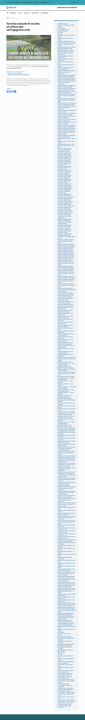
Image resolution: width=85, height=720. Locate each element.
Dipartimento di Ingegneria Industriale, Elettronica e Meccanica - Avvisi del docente (66, 241)
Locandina (8, 88)
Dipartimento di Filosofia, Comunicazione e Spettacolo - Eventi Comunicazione (67, 114)
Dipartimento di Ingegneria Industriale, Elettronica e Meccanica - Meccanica (66, 269)
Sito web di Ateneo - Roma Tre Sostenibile (66, 701)
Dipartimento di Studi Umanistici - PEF (66, 613)
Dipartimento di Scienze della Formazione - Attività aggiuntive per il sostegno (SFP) (67, 430)
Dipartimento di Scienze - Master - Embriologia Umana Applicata (65, 396)
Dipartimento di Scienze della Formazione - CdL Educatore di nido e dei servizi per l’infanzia (67, 453)
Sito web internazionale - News (64, 706)
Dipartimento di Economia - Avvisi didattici (67, 47)
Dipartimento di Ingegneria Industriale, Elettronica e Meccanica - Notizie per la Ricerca (66, 273)
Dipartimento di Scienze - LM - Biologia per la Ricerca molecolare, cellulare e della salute (67, 373)
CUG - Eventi (60, 32)
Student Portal (17, 2)
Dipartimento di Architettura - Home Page (66, 43)
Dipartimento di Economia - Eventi (65, 48)
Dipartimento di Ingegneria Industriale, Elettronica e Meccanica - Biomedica (66, 250)
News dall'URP (61, 632)
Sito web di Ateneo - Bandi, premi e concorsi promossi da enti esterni (65, 674)
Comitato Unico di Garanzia (63, 29)
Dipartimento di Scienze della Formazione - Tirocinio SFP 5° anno (67, 537)
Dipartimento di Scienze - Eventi (64, 366)
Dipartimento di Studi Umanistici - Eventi (66, 589)
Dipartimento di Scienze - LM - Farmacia (66, 376)
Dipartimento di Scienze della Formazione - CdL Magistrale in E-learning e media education (67, 469)
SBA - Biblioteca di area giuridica (64, 645)
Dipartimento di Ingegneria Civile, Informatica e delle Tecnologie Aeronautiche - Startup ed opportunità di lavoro (66, 236)
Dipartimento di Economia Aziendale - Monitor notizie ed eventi (66, 68)
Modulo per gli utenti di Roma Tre (15, 73)
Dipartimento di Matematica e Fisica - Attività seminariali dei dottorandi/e (66, 305)
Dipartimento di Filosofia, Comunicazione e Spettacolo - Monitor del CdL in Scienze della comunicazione (67, 132)
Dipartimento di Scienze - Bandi (64, 362)
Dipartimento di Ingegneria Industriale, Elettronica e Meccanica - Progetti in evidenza (66, 281)
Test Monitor (60, 707)
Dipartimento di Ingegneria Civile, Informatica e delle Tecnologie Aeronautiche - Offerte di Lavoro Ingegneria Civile (65, 215)
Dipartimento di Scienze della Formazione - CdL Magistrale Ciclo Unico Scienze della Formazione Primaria (67, 460)
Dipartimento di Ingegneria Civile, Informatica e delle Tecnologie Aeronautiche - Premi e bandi (65, 226)
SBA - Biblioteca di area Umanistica (65, 650)
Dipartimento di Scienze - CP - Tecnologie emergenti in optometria (66, 364)
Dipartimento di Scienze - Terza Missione (66, 428)
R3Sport (59, 635)
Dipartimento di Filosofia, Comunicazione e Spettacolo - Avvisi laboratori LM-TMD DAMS (67, 100)
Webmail (31, 2)
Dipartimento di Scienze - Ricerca (65, 426)
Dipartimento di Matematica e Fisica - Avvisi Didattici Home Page (66, 311)
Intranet (27, 2)
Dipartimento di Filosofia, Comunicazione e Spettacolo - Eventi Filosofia (67, 120)
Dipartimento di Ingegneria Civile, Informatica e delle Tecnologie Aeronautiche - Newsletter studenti (65, 185)
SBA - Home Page (61, 651)
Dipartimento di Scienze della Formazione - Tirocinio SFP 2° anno (67, 528)
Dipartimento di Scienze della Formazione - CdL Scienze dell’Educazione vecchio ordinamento (67, 488)
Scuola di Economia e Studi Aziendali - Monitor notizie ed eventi (66, 662)
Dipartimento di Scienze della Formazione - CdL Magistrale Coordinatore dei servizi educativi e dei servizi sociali (67, 465)
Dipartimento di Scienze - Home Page (65, 367)
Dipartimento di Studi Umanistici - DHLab (66, 588)
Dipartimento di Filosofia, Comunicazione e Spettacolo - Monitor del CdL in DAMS (67, 125)
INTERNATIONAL (44, 13)
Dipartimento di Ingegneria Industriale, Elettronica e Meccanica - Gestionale (66, 267)
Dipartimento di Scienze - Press (64, 425)
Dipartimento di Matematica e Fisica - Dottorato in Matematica (66, 325)
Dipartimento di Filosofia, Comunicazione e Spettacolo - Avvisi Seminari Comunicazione (67, 107)
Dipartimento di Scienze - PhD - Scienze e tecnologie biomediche (66, 422)
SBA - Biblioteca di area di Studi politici (66, 644)
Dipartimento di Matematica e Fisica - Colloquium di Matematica (66, 317)
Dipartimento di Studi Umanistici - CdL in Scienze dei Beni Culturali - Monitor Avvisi (66, 583)
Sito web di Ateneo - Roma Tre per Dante (66, 700)
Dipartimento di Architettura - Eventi (65, 41)
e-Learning (23, 2)
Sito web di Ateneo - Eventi (63, 678)
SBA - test (60, 654)
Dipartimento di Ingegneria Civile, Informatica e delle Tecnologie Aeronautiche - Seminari (65, 231)
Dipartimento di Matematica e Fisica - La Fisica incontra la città (66, 334)
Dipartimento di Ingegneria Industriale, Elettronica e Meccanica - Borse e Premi (66, 253)
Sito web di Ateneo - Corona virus (65, 676)
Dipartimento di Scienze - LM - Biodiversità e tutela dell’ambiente (67, 369)
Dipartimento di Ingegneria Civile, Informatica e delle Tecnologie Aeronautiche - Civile (65, 163)
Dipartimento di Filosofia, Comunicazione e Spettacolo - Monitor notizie (67, 136)
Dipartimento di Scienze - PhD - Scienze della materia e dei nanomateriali (66, 417)
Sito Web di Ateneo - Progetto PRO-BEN (66, 692)
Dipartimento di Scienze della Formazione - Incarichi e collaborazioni (67, 514)
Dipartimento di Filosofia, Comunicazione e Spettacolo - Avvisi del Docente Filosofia (67, 78)
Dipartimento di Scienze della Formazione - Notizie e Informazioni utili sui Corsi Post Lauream (67, 522)
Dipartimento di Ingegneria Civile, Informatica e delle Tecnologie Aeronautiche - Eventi (65, 168)
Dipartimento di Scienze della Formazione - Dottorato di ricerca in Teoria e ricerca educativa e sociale (67, 504)
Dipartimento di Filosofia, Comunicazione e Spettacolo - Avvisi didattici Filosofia (67, 89)
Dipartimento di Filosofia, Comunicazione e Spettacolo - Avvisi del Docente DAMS (67, 75)
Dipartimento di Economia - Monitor (65, 51)
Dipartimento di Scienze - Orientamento (66, 411)
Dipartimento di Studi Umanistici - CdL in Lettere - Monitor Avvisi (66, 580)
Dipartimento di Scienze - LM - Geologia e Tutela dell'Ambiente (66, 378)
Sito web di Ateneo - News (63, 683)
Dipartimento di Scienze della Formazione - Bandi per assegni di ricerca (67, 441)
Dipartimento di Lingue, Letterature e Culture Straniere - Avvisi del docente (65, 293)
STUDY (19, 13)
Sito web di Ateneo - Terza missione (65, 703)
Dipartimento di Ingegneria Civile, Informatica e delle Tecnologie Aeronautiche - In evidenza (65, 172)
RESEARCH (26, 13)
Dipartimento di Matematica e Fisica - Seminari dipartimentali (66, 352)
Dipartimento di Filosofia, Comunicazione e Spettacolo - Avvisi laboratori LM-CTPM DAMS (67, 96)
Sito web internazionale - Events (64, 704)
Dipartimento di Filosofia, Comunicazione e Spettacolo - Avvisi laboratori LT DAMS (67, 103)
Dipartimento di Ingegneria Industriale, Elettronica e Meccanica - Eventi (66, 259)
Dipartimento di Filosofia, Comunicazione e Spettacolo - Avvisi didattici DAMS (67, 86)
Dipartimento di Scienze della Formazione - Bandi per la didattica (67, 444)
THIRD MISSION (34, 13)
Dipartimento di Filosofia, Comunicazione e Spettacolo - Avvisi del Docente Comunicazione (67, 72)
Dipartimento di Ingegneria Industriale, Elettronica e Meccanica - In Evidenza (66, 247)
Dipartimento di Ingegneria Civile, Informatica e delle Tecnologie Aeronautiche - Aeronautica (65, 150)
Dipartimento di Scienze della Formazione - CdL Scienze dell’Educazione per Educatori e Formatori (67, 479)
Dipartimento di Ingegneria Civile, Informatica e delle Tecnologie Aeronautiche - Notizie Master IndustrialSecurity (65, 190)
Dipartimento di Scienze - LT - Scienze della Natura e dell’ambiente (67, 387)
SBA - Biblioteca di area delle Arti (65, 636)
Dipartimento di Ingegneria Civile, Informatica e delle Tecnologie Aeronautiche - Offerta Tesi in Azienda (66, 204)
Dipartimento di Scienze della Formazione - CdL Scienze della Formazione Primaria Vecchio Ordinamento (67, 493)
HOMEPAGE (7, 13)
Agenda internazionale (62, 23)
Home (7, 18)
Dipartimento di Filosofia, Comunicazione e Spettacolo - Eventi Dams (67, 117)
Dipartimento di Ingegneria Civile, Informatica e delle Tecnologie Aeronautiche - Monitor (65, 181)
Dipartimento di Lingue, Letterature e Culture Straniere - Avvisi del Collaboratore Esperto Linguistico (67, 290)
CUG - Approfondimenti (63, 31)
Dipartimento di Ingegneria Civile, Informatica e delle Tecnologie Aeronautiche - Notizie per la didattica (66, 196)
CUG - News (60, 34)
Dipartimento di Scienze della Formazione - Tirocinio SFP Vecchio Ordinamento (67, 540)
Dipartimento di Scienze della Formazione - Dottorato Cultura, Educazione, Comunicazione (67, 500)
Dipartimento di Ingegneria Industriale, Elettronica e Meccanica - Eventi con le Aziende (66, 263)
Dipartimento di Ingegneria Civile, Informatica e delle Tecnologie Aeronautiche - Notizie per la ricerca (65, 200)
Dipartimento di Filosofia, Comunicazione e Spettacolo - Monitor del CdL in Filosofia (67, 128)
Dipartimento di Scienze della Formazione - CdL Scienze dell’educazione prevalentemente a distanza (67, 484)
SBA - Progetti (61, 653)
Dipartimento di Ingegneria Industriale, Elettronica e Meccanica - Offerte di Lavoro (67, 277)
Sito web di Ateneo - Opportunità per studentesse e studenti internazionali (66, 689)
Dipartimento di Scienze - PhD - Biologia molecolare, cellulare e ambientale (66, 414)
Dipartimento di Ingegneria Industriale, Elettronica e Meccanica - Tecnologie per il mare (66, 285)
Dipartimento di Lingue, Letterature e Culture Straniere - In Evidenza (65, 302)
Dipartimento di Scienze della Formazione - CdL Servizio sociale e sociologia (67, 496)
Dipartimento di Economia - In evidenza (66, 50)
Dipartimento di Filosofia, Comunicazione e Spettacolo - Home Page (67, 122)
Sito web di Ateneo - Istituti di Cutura (66, 679)
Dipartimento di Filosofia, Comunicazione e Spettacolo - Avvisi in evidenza (67, 92)
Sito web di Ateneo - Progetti (64, 691)
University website (10, 2)
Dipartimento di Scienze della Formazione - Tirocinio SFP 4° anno (67, 534)
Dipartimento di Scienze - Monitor (65, 398)
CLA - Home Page (61, 28)
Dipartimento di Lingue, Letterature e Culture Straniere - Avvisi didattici (65, 296)
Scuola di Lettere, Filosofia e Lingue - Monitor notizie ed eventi (65, 671)
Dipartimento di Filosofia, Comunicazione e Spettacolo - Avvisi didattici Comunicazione (67, 82)
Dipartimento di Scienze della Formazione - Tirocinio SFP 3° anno (67, 531)
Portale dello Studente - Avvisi (64, 633)
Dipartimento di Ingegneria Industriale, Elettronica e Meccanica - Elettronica (66, 256)
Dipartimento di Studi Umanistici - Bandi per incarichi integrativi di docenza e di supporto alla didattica (66, 573)
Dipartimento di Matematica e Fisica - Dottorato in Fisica (66, 322)
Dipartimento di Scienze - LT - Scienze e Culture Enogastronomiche (66, 390)
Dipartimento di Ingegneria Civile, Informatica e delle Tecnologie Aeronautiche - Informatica (65, 176)
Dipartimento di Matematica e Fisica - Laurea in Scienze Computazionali (66, 343)
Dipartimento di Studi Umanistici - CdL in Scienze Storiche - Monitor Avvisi (66, 586)
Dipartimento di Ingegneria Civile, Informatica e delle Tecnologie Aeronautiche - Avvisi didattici (65, 159)
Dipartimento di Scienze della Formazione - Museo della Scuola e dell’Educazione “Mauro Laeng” (67, 518)
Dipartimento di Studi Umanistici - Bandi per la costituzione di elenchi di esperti (66, 577)
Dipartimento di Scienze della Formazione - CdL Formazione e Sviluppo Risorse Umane (67, 456)
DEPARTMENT (13, 13)
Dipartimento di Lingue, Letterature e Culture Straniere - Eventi (65, 299)
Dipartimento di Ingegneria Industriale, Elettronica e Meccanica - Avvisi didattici (66, 245)
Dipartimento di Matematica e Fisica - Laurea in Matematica (66, 340)
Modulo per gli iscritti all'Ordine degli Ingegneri (18, 74)
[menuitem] (7, 12)
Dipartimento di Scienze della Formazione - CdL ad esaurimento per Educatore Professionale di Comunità (67, 448)
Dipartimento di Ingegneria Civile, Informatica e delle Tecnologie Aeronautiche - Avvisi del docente (65, 154)
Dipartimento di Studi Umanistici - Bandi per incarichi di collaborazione (66, 569)
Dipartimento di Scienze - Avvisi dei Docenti (67, 357)
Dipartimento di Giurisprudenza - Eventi (66, 144)
